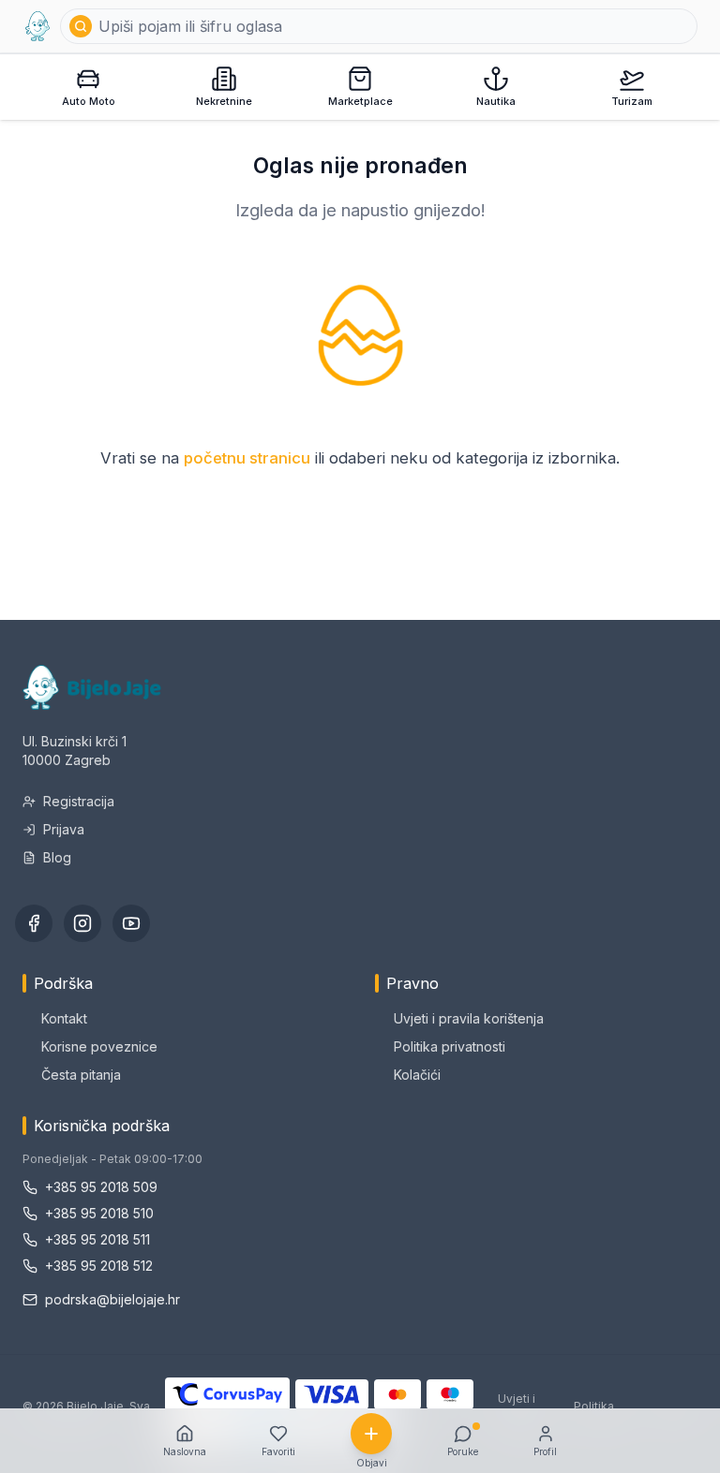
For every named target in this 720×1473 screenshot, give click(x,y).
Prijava (63, 829)
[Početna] (37, 26)
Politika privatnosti (449, 1046)
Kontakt (64, 1018)
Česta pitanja (81, 1075)
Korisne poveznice (99, 1046)
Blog (57, 857)
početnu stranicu (247, 458)
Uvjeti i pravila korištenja (469, 1018)
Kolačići (417, 1075)
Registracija (78, 801)
